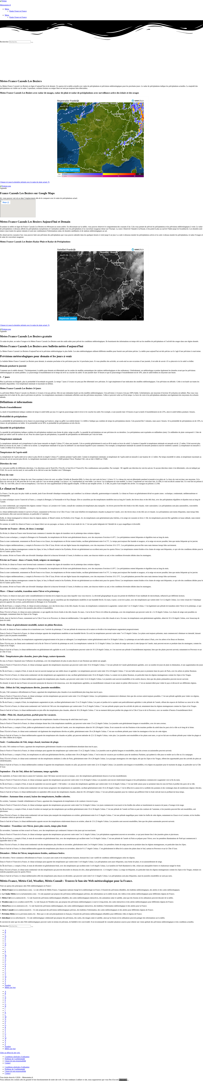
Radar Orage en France (18, 11)
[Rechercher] (32, 42)
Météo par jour (10, 987)
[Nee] (128, 1080)
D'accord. (123, 1080)
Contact (7, 1063)
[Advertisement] (101, 60)
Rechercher (4, 42)
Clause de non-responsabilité (15, 1061)
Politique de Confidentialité (15, 1059)
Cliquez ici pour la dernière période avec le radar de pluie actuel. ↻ (25, 182)
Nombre (8, 985)
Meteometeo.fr (5, 5)
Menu (7, 9)
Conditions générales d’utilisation (17, 1057)
